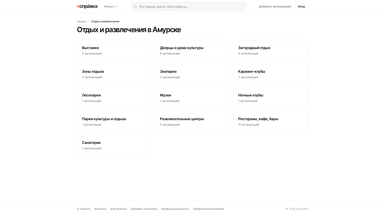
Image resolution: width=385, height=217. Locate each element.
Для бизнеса (118, 208)
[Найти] (135, 6)
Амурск (109, 6)
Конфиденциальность (175, 208)
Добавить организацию (275, 6)
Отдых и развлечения (105, 21)
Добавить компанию (144, 208)
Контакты (100, 208)
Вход (301, 6)
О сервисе (83, 208)
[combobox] (188, 6)
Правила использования (208, 208)
